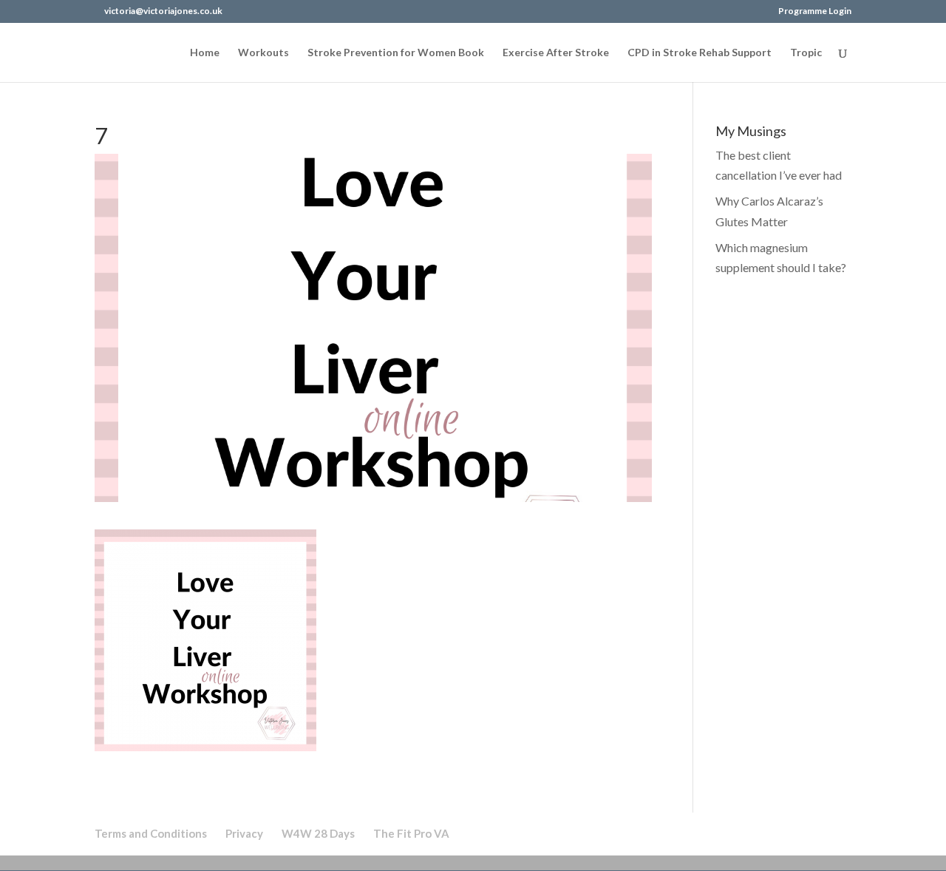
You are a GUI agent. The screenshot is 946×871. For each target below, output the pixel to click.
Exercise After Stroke (556, 52)
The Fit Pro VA (411, 833)
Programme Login (814, 11)
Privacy (244, 833)
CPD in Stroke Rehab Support (699, 52)
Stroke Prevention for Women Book (395, 52)
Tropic (806, 52)
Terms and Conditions (151, 833)
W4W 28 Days (318, 833)
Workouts (263, 52)
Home (205, 52)
